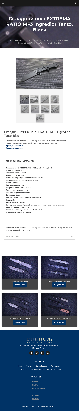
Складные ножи (46, 40)
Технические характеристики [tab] (20, 161)
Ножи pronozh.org (16, 40)
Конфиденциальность (49, 406)
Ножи (36, 40)
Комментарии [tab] (12, 237)
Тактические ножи (61, 40)
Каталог (29, 40)
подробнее (20, 285)
